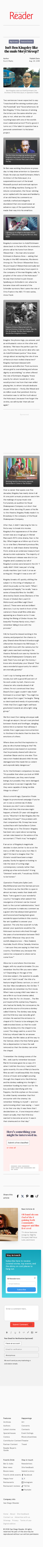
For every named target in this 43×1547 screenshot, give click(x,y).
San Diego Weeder (11, 1503)
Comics (6, 1437)
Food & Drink (8, 1460)
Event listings (27, 1433)
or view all (11, 1148)
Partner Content (10, 1444)
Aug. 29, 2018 (34, 61)
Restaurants (8, 1482)
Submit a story (28, 1471)
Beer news (7, 1467)
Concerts (26, 1426)
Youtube (27, 1490)
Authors (6, 1426)
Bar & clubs (8, 1463)
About (12, 1514)
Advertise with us (22, 1517)
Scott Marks (8, 61)
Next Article (27, 1209)
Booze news (8, 1471)
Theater (25, 1440)
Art (23, 1422)
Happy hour (8, 1478)
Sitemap (7, 1520)
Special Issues (9, 1433)
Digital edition (9, 1524)
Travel (24, 1444)
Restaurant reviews (11, 1486)
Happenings (27, 1418)
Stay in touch (27, 1460)
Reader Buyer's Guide (9, 1449)
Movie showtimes (29, 1437)
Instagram (27, 1482)
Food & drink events (12, 1475)
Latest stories (9, 1429)
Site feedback (28, 1467)
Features (7, 1418)
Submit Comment (20, 1324)
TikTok (26, 1486)
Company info (9, 1499)
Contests (26, 1429)
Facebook (27, 1475)
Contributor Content (12, 1440)
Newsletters (27, 1463)
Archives (7, 1422)
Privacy (15, 1520)
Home (5, 1514)
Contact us (8, 1517)
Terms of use (25, 1520)
